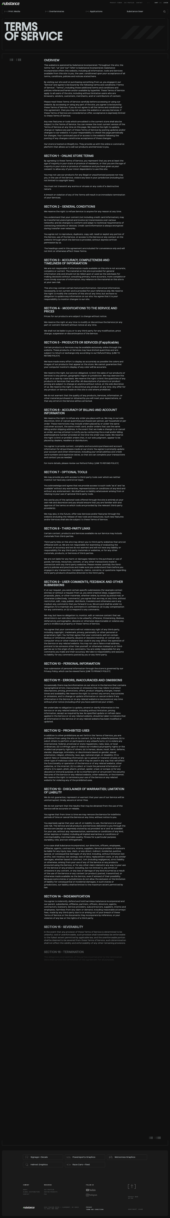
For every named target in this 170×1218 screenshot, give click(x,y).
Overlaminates (54, 11)
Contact (139, 2)
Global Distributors (31, 1192)
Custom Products (50, 1192)
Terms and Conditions (95, 1209)
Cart (158, 2)
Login (166, 2)
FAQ (45, 1194)
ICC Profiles (129, 2)
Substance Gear (135, 11)
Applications (94, 11)
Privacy (89, 1207)
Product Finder (116, 2)
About (25, 1189)
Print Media (12, 11)
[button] (164, 11)
